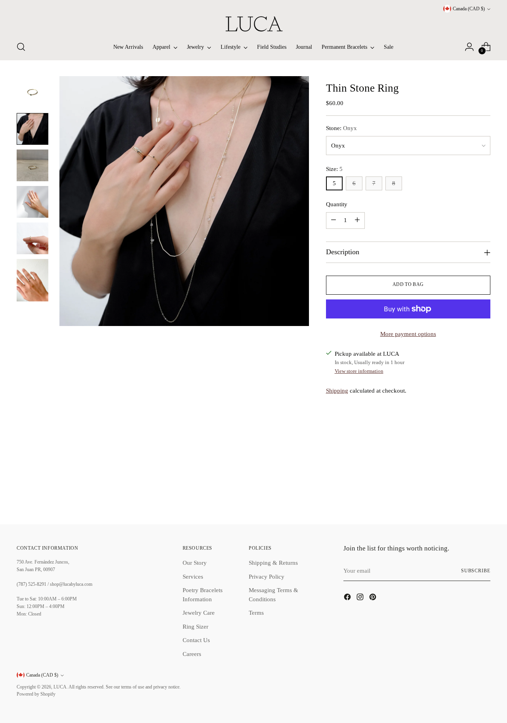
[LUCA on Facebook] (348, 598)
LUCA (60, 687)
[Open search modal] (21, 47)
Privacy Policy (266, 576)
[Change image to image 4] (32, 202)
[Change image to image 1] (32, 92)
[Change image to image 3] (32, 165)
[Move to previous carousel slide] (465, 497)
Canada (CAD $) (469, 9)
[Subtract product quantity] (333, 220)
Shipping (337, 390)
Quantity (336, 204)
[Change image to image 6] (32, 280)
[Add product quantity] (357, 220)
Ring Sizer (195, 626)
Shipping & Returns (273, 563)
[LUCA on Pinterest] (373, 598)
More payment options (408, 334)
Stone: (341, 128)
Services (193, 576)
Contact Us (196, 640)
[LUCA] (253, 23)
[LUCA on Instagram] (361, 598)
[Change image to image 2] (32, 129)
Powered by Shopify (36, 694)
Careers (192, 654)
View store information (359, 371)
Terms (256, 613)
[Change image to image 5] (32, 238)
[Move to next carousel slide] (483, 496)
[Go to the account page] (469, 47)
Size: (334, 169)
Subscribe (475, 570)
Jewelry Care (199, 613)
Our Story (195, 563)
